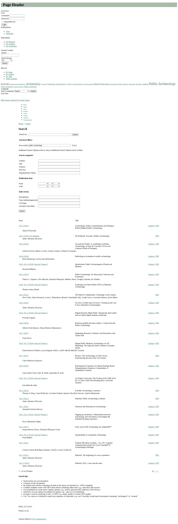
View (8, 31)
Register (25, 111)
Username (5, 16)
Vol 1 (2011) (23, 407)
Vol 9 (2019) (24, 244)
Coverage (22, 203)
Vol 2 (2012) (24, 274)
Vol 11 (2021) (24, 463)
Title (20, 164)
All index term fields (27, 206)
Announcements (27, 120)
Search (25, 113)
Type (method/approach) (28, 200)
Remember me (9, 22)
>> (157, 471)
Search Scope (6, 58)
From (21, 184)
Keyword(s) (23, 145)
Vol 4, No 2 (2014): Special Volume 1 (33, 415)
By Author (10, 74)
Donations (5, 11)
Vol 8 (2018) (24, 256)
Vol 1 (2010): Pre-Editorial (29, 236)
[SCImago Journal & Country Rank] (15, 100)
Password (5, 19)
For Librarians (11, 46)
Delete (74, 145)
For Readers (10, 42)
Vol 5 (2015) (24, 226)
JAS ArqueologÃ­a (39, 519)
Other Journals (11, 79)
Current (25, 115)
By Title (9, 76)
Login (25, 109)
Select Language (7, 91)
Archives (25, 117)
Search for (23, 134)
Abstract (22, 167)
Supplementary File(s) (27, 173)
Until (21, 186)
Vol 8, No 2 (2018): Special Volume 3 (33, 264)
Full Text (22, 170)
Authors (22, 161)
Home (25, 104)
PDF (157, 226)
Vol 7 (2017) (24, 333)
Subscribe (9, 34)
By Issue (9, 72)
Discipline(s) (24, 197)
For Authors (10, 44)
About (25, 106)
